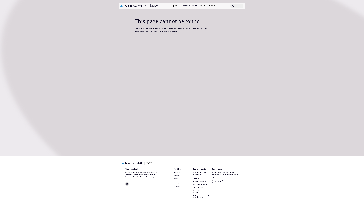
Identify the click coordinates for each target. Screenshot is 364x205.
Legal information (198, 187)
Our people (186, 6)
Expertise (175, 6)
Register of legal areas (199, 181)
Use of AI (195, 193)
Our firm (202, 6)
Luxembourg (177, 181)
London (175, 178)
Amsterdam (176, 172)
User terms (196, 190)
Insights (194, 6)
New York (176, 184)
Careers (212, 6)
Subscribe (217, 181)
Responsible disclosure (200, 184)
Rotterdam (176, 187)
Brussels (176, 175)
